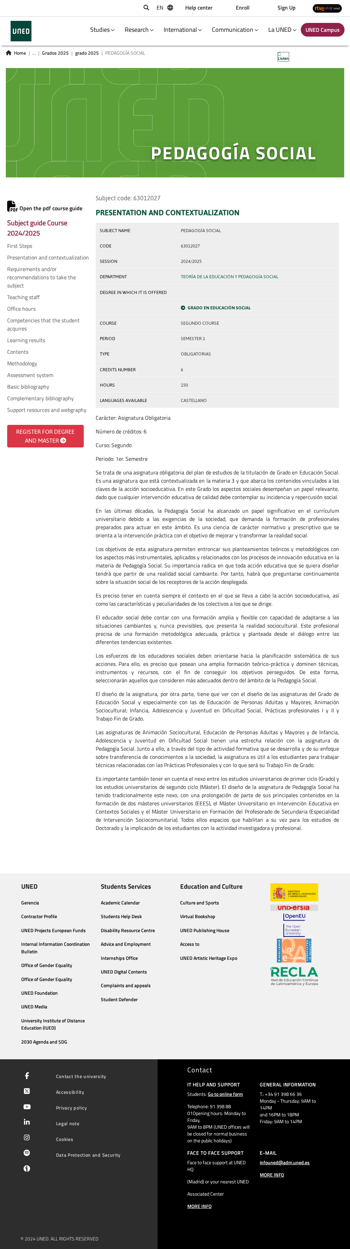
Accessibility (70, 1092)
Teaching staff (23, 297)
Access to (189, 944)
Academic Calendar (120, 902)
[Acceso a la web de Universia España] (294, 907)
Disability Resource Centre (128, 930)
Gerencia (30, 902)
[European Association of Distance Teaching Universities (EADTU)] (294, 951)
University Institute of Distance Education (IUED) (53, 1024)
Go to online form (225, 1094)
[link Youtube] (25, 1107)
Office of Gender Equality (46, 965)
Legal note (68, 1123)
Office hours (21, 309)
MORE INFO (199, 1206)
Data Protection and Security (88, 1154)
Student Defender (119, 999)
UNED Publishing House (204, 930)
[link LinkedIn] (25, 1122)
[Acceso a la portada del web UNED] (21, 31)
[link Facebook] (25, 1076)
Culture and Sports (199, 902)
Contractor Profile (39, 916)
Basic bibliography (28, 386)
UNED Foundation (39, 993)
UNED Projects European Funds (53, 930)
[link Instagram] (25, 1138)
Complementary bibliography (40, 398)
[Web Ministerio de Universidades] (294, 892)
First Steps (19, 246)
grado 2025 (87, 53)
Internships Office (119, 958)
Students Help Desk (121, 916)
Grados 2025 (55, 53)
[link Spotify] (25, 1153)
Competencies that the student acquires (43, 324)
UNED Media (34, 1006)
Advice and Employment (126, 944)
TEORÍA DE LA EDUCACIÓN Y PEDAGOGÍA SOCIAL (229, 276)
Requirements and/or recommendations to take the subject (41, 277)
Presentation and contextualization (48, 257)
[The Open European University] (294, 925)
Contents (17, 352)
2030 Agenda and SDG (44, 1042)
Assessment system (30, 375)
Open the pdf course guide (50, 208)
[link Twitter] (25, 1091)
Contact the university (81, 1076)
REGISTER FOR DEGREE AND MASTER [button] (45, 436)
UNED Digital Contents (124, 972)
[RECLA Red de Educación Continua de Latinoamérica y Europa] (294, 976)
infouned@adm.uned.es (285, 1162)
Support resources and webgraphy (46, 410)
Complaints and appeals (126, 985)
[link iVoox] (25, 1170)
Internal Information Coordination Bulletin (55, 947)
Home (20, 53)
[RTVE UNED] (327, 8)
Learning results (26, 340)
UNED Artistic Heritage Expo (208, 958)
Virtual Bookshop (197, 916)
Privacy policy (71, 1107)
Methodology (22, 363)
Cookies (64, 1139)
